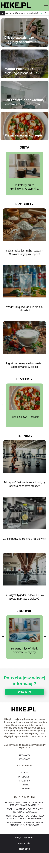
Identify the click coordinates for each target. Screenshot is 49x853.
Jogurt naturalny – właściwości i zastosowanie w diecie (24, 365)
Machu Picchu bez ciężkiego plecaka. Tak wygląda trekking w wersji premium (22, 71)
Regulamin (24, 849)
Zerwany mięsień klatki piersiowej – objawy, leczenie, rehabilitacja (24, 650)
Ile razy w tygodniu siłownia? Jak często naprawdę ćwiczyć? (24, 597)
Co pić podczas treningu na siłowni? (24, 538)
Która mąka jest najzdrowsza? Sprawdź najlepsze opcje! (24, 252)
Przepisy (24, 379)
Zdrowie (24, 611)
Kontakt (24, 759)
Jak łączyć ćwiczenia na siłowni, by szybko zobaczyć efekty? (24, 484)
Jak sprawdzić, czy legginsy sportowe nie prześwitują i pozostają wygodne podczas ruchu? (25, 40)
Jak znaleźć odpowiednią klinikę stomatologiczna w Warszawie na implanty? (24, 102)
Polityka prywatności (24, 837)
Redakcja (24, 755)
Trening (24, 436)
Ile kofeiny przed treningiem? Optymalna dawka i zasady (24, 187)
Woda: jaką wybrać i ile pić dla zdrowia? (24, 308)
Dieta (24, 147)
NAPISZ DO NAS (24, 692)
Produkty (24, 204)
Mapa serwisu (24, 843)
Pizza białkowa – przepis (24, 135)
